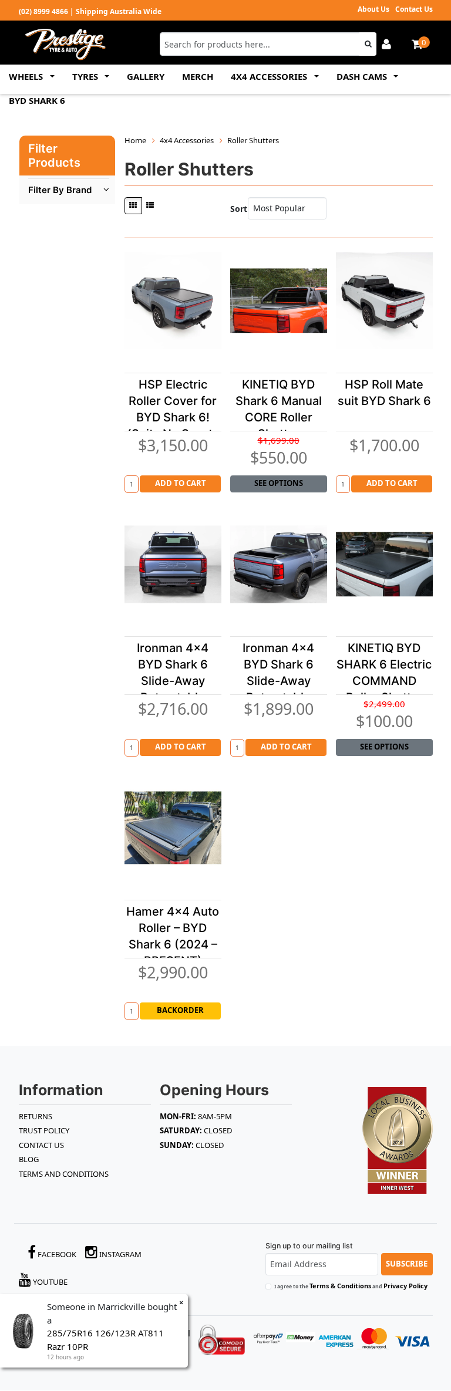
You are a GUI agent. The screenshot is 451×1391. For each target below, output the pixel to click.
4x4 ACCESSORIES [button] (270, 76)
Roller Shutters (253, 140)
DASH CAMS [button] (362, 76)
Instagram (119, 1254)
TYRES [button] (86, 76)
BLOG (29, 1159)
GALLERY (145, 76)
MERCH (197, 76)
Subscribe (407, 1263)
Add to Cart (180, 483)
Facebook (56, 1254)
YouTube (49, 1282)
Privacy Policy (405, 1285)
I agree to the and (351, 1285)
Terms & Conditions (340, 1285)
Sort (236, 208)
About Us (373, 9)
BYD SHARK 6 (37, 100)
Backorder (180, 1010)
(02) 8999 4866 (43, 11)
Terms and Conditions (64, 1174)
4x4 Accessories (187, 140)
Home (135, 140)
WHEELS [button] (27, 76)
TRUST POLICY (44, 1130)
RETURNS (35, 1116)
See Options (278, 483)
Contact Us (414, 9)
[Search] (367, 44)
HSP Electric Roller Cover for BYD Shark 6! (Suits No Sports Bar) (173, 417)
